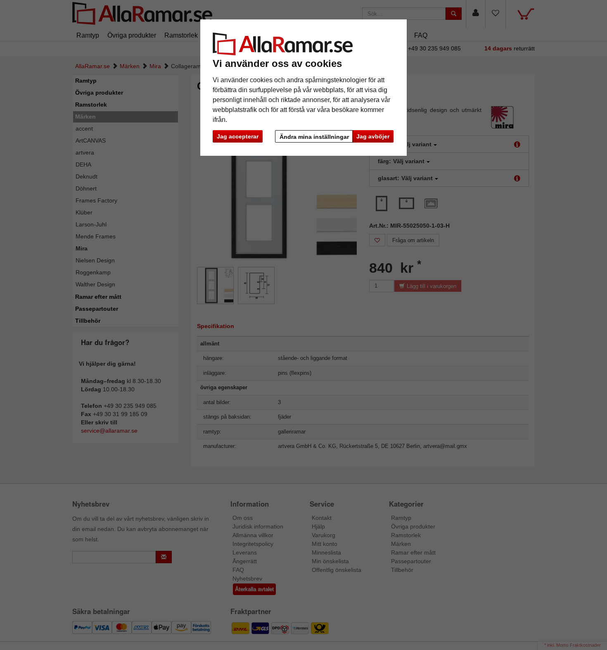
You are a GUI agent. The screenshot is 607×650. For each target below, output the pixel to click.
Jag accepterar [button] (237, 136)
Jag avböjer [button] (372, 136)
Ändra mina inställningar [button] (314, 136)
